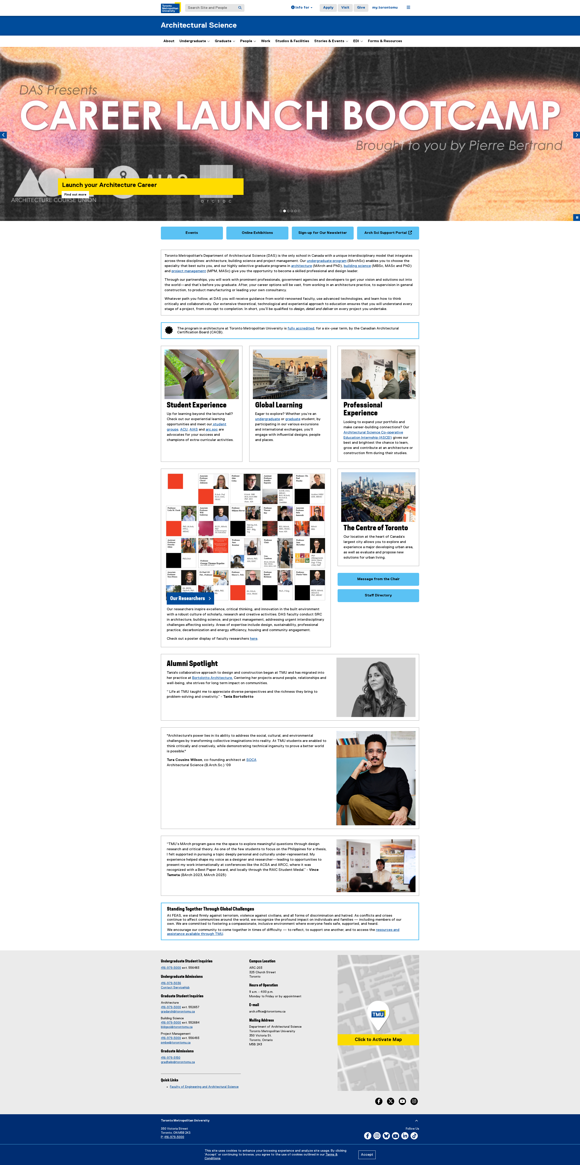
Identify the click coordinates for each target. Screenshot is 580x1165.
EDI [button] (356, 41)
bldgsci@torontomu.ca (177, 1027)
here (253, 639)
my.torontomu (385, 8)
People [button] (246, 41)
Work (265, 41)
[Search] (239, 8)
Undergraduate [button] (192, 41)
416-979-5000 (171, 967)
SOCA (251, 760)
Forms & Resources (385, 41)
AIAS (193, 429)
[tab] (281, 211)
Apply (328, 8)
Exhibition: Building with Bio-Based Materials (126, 178)
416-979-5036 (171, 983)
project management (189, 271)
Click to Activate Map (378, 1039)
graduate (292, 419)
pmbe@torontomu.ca (176, 1042)
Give (361, 8)
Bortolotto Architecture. (212, 678)
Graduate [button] (223, 41)
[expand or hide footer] (416, 1121)
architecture (301, 266)
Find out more (75, 194)
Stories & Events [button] (329, 41)
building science (357, 266)
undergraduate (267, 419)
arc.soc (212, 429)
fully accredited (301, 328)
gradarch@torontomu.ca (178, 1011)
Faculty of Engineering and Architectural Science (204, 1086)
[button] (302, 8)
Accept (367, 1155)
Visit (345, 8)
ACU (184, 429)
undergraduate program (326, 261)
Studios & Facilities (292, 41)
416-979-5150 (170, 1057)
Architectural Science (199, 25)
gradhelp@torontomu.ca (178, 1062)
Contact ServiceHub (175, 987)
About (168, 41)
